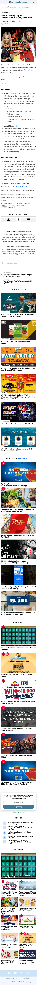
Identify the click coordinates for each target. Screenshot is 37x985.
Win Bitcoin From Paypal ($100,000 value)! (27, 909)
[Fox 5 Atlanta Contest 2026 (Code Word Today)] (18, 663)
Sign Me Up (18, 807)
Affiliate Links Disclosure (7, 982)
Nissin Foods (18, 205)
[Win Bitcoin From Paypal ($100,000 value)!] (27, 902)
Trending (3, 627)
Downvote (28, 220)
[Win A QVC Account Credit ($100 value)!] (27, 920)
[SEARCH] (33, 2)
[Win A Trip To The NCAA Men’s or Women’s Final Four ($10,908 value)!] (18, 303)
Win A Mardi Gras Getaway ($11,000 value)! (18, 424)
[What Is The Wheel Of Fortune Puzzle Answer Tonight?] (18, 636)
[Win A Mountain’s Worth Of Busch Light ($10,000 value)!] (27, 885)
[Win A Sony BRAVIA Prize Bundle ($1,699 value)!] (9, 954)
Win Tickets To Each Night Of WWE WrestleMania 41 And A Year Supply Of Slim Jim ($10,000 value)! (18, 397)
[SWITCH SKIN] (35, 2)
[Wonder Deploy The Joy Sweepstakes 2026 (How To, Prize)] (18, 690)
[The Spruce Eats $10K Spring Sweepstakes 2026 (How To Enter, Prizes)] (18, 498)
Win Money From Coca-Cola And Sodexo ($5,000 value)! (9, 946)
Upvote (8, 220)
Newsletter (19, 982)
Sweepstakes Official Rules (18, 186)
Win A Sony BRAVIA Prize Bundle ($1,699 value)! (8, 962)
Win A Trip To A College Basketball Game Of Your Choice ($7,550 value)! (18, 369)
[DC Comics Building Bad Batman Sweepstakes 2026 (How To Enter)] (18, 549)
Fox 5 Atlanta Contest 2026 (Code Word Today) (26, 946)
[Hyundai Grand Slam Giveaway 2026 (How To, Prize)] (27, 954)
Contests (4, 392)
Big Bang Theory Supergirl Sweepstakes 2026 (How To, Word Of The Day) (16, 485)
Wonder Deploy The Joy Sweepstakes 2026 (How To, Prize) (9, 893)
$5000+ (5, 204)
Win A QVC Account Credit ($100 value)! (26, 927)
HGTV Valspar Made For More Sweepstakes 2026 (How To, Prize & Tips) (18, 613)
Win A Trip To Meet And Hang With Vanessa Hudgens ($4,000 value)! (9, 929)
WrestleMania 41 (29, 70)
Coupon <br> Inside (7, 654)
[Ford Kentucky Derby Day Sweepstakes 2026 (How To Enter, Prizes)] (18, 575)
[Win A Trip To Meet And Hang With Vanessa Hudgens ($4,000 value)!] (9, 920)
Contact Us (33, 982)
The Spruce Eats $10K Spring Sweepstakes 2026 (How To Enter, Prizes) (17, 510)
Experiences (25, 204)
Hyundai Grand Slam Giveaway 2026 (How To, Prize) (26, 962)
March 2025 (6, 205)
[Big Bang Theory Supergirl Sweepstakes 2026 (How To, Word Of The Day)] (18, 472)
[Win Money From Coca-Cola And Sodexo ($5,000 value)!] (9, 938)
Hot (3, 463)
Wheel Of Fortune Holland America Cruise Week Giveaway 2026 (17, 450)
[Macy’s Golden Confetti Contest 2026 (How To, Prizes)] (18, 524)
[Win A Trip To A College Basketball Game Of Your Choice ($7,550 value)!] (18, 357)
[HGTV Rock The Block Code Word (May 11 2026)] (18, 744)
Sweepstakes (5, 311)
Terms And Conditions (23, 981)
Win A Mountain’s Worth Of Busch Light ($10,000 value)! (27, 893)
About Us (25, 982)
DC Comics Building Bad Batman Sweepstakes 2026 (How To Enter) (14, 562)
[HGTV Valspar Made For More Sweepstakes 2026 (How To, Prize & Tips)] (18, 601)
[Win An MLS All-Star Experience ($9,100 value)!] (18, 330)
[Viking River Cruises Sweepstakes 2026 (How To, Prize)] (18, 717)
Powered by (14, 812)
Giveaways (5, 446)
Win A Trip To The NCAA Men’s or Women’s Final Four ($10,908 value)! (17, 315)
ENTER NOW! (5, 84)
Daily (16, 126)
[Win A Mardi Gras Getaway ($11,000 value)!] (18, 412)
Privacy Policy (11, 981)
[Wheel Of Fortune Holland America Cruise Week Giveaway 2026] (18, 437)
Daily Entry (14, 204)
